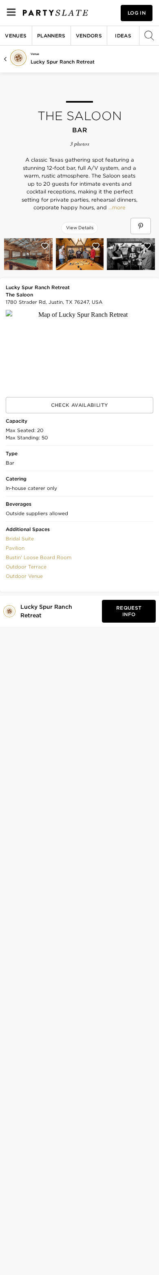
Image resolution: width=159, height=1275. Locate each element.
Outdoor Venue (24, 576)
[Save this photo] (45, 246)
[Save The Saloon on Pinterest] (140, 226)
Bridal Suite (20, 538)
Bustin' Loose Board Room (38, 557)
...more (116, 208)
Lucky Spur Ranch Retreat (63, 62)
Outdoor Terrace (26, 567)
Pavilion (15, 548)
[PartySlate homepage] (55, 13)
